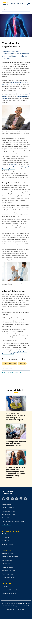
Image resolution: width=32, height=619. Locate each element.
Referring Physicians (8, 567)
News (5, 9)
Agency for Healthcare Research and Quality (14, 353)
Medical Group (6, 525)
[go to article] (16, 403)
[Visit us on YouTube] (3, 498)
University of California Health (11, 590)
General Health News (10, 363)
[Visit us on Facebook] (7, 498)
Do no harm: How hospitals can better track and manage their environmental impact (15, 416)
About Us (5, 534)
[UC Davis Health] (8, 492)
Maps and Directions (8, 544)
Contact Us (5, 537)
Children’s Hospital (8, 508)
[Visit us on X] (16, 498)
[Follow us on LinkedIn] (11, 498)
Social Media (6, 541)
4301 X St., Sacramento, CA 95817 (16, 610)
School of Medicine (8, 518)
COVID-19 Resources (8, 577)
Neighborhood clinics (8, 515)
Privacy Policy (13, 605)
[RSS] (24, 498)
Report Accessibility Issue (22, 606)
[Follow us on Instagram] (20, 498)
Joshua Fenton (12, 165)
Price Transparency (8, 574)
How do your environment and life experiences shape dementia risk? (16, 443)
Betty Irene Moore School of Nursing (13, 521)
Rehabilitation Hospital (9, 511)
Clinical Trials (6, 564)
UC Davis (5, 587)
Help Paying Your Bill (8, 571)
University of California (9, 593)
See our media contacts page (12, 372)
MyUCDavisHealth (7, 553)
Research (5, 40)
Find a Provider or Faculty (10, 557)
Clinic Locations (7, 560)
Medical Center (6, 504)
